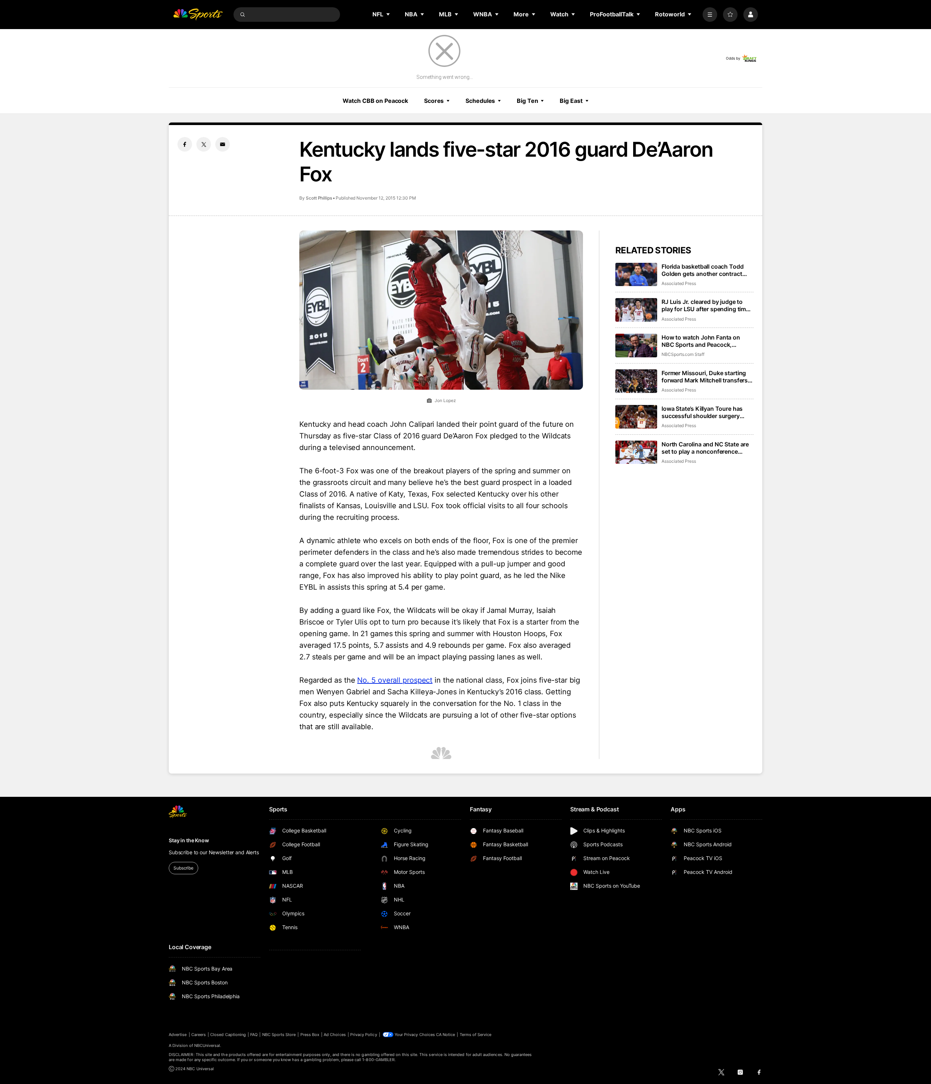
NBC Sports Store (279, 1034)
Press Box (310, 1034)
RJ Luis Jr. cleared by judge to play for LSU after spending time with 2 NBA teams (705, 305)
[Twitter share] (203, 144)
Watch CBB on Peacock (375, 100)
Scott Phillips (319, 198)
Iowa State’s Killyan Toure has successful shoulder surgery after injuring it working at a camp (707, 412)
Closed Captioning (228, 1034)
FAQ (253, 1034)
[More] (710, 14)
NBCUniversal (207, 1045)
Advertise (178, 1034)
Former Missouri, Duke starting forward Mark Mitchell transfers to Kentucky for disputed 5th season (705, 376)
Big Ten (527, 100)
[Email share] (222, 144)
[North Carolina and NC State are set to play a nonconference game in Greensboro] (636, 452)
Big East (571, 100)
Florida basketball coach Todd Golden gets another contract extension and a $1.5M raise (702, 270)
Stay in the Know (189, 840)
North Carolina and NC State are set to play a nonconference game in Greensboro (705, 448)
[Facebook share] (184, 144)
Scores (434, 100)
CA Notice (445, 1034)
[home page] (198, 14)
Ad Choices (335, 1034)
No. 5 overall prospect (394, 680)
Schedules (480, 100)
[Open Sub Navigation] (388, 14)
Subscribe (183, 868)
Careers (198, 1034)
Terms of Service (476, 1034)
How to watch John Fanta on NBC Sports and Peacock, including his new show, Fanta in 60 (706, 341)
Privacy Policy (363, 1034)
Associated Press (679, 283)
